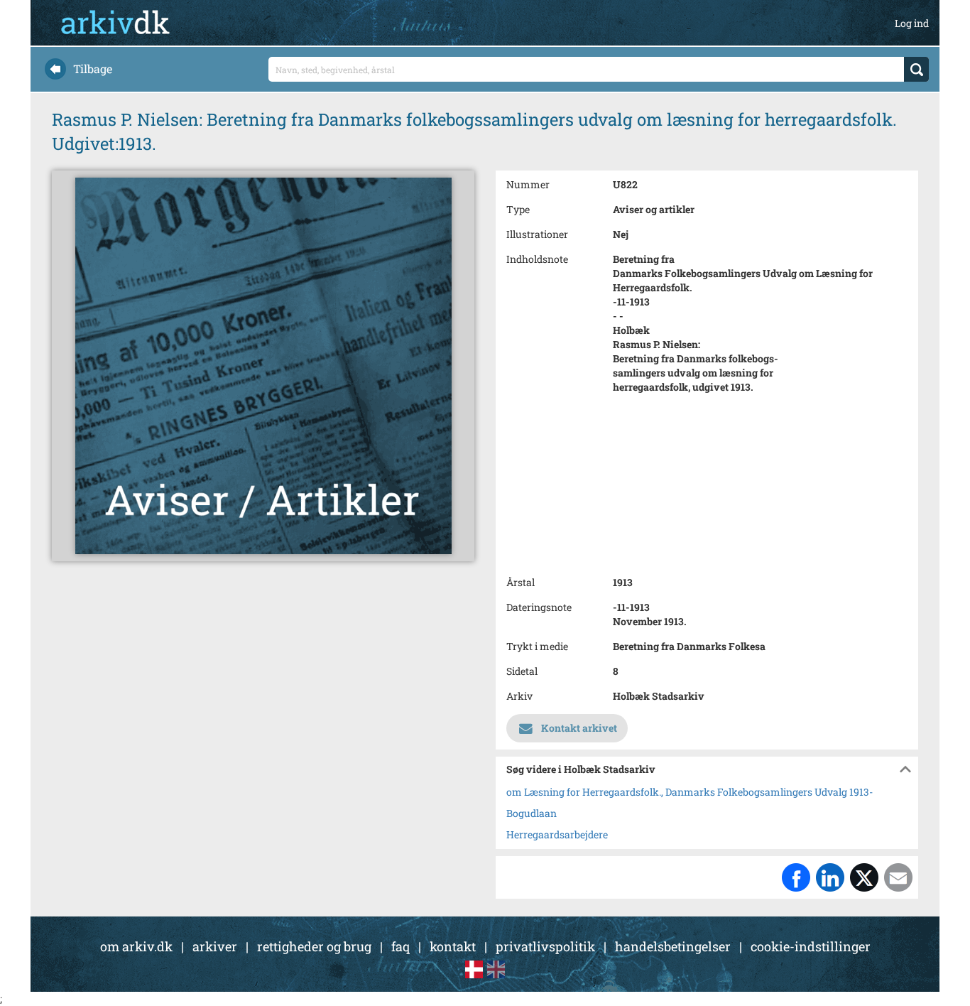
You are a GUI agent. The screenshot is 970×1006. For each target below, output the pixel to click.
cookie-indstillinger (811, 946)
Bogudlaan (531, 813)
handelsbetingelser (673, 946)
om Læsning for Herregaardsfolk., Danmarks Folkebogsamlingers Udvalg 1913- (689, 792)
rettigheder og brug (314, 946)
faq (400, 946)
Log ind (912, 23)
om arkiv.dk (136, 946)
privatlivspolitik (545, 946)
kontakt (453, 946)
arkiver (214, 946)
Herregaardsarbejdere (557, 834)
